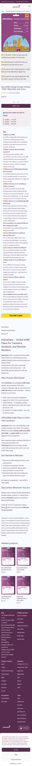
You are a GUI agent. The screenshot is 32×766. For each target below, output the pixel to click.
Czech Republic (10, 520)
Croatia (26, 518)
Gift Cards (4, 701)
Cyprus (3, 520)
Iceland (28, 523)
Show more (4, 572)
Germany (12, 523)
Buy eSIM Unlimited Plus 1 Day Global (22, 598)
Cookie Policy (13, 763)
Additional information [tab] (8, 330)
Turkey (3, 667)
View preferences (16, 759)
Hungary (22, 523)
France (8, 523)
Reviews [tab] (4, 334)
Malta (14, 528)
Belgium (21, 518)
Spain (8, 533)
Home (2, 11)
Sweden (12, 533)
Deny (16, 754)
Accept (16, 750)
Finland (3, 523)
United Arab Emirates (7, 671)
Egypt (3, 677)
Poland (3, 530)
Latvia (10, 525)
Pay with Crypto (16, 315)
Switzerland (19, 533)
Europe (27, 520)
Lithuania (23, 525)
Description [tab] (5, 327)
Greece (18, 523)
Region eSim (14, 530)
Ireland (3, 525)
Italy (7, 525)
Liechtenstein (16, 525)
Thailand (3, 681)
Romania (21, 530)
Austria (17, 518)
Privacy (19, 763)
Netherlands (19, 528)
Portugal (8, 530)
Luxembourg (8, 528)
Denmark (17, 520)
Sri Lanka (3, 684)
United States (5, 674)
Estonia (23, 520)
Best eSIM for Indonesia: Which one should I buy (7, 645)
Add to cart (16, 106)
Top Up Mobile (5, 698)
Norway (26, 528)
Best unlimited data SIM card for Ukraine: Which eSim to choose (8, 627)
